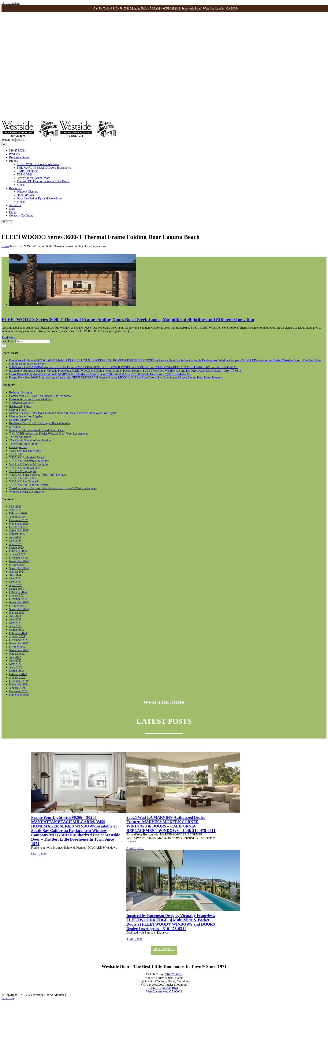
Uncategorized (18, 447)
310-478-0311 (173, 974)
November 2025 (19, 523)
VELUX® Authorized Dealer (27, 457)
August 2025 (17, 533)
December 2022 (18, 640)
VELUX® (15, 454)
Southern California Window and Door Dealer (37, 430)
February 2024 (18, 592)
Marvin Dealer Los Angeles (25, 416)
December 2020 (18, 691)
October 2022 (17, 646)
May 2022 (15, 664)
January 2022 (17, 677)
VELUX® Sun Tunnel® (24, 481)
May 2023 (15, 622)
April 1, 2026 (134, 939)
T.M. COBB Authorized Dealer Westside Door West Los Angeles (48, 433)
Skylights (14, 426)
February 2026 (18, 513)
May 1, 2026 (39, 854)
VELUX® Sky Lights (22, 471)
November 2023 (19, 602)
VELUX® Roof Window (24, 467)
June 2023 (15, 619)
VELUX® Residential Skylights (28, 464)
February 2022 (18, 674)
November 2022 (19, 643)
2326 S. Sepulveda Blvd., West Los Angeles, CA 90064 (164, 989)
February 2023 (18, 633)
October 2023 (17, 605)
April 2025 (15, 544)
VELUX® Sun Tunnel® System (28, 484)
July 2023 (15, 616)
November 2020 (19, 694)
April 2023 (15, 626)
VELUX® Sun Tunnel (23, 478)
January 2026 (17, 516)
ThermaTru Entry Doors (23, 443)
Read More (8, 337)
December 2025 (18, 520)
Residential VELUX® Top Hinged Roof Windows (39, 423)
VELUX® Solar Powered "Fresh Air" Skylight (37, 474)
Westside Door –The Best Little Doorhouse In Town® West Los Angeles (53, 488)
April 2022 (15, 667)
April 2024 (15, 585)
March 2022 (16, 670)
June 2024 (15, 578)
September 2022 (19, 650)
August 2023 (17, 612)
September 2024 (19, 568)
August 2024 (17, 571)
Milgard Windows (20, 419)
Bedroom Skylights (20, 392)
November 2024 (19, 561)
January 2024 (17, 595)
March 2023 (16, 629)
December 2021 (18, 681)
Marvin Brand (17, 409)
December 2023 (18, 598)
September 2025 (19, 530)
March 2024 (16, 588)
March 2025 (16, 547)
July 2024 (15, 575)
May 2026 (15, 506)
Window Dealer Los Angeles (26, 491)
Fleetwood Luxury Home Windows (30, 399)
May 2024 (15, 581)
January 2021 (17, 687)
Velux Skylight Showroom (25, 450)
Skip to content (11, 3)
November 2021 (19, 684)
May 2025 (15, 540)
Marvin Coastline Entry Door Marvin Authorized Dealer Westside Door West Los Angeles (63, 413)
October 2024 (17, 564)
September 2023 (19, 609)
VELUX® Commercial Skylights (29, 460)
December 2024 (18, 557)
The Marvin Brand (20, 437)
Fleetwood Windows (21, 402)
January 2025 (17, 554)
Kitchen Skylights (20, 406)
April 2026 (15, 510)
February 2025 (18, 551)
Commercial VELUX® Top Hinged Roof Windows (40, 395)
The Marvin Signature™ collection (30, 440)
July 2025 (15, 537)
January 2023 (17, 636)
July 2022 (15, 657)
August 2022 (17, 653)
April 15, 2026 (135, 848)
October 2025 (17, 527)
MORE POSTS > (164, 949)
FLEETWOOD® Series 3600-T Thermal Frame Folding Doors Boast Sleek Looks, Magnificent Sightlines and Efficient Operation (128, 319)
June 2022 (15, 660)
